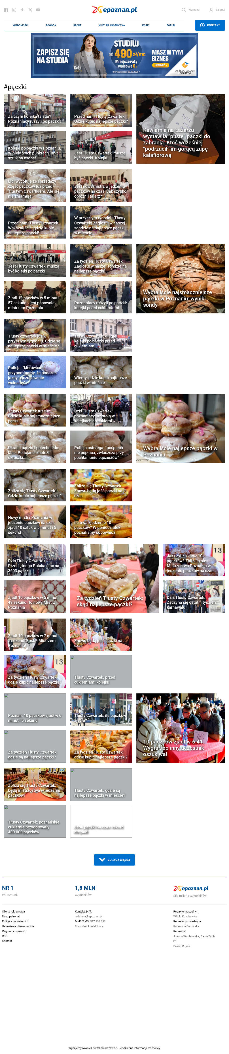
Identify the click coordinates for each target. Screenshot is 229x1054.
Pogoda (51, 25)
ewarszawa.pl (109, 1048)
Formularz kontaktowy (89, 926)
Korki (145, 25)
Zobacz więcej (119, 860)
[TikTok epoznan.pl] (22, 10)
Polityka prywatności (15, 921)
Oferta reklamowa (13, 911)
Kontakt (213, 25)
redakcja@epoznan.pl (88, 916)
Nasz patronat (11, 916)
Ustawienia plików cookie (18, 926)
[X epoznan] (30, 10)
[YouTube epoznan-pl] (38, 10)
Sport (77, 25)
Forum (171, 25)
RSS (4, 936)
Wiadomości (20, 25)
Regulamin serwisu (14, 931)
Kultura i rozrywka (112, 25)
